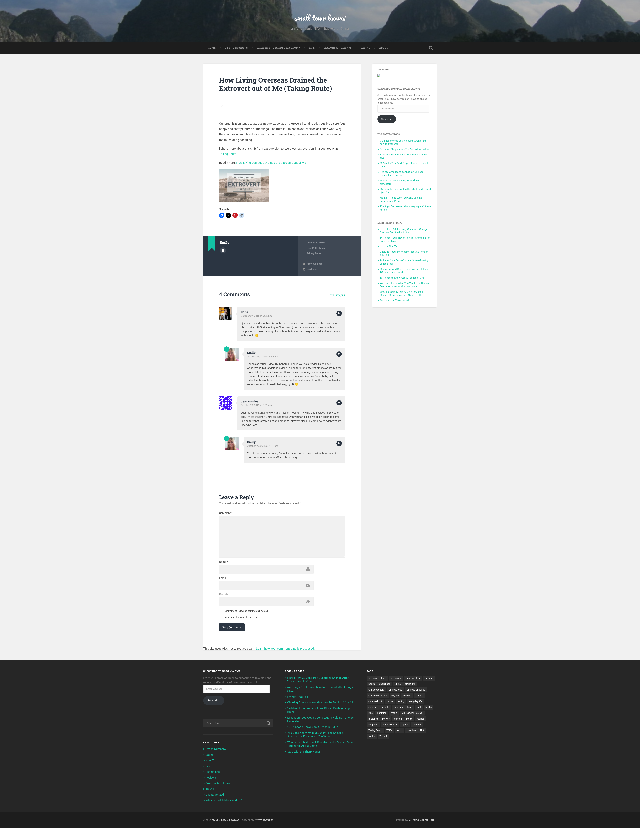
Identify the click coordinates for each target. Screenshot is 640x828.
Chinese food (395, 689)
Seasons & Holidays (338, 47)
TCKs (389, 730)
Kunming (381, 713)
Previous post (314, 263)
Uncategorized (215, 794)
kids (370, 713)
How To (210, 760)
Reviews (211, 777)
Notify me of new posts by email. (241, 617)
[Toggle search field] (431, 48)
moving (398, 718)
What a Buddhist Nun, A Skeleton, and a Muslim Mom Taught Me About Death (402, 293)
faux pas (398, 707)
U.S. (422, 730)
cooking (407, 695)
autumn (429, 678)
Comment (225, 513)
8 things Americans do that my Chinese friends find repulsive (402, 173)
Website (223, 594)
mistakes (373, 718)
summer (417, 724)
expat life (373, 707)
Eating (365, 47)
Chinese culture (376, 689)
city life (395, 695)
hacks (429, 707)
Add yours (337, 295)
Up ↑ (434, 820)
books (371, 684)
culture (419, 695)
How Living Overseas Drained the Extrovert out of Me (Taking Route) (275, 84)
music (409, 718)
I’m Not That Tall (389, 246)
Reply (339, 313)
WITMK (383, 736)
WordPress (266, 820)
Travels (210, 789)
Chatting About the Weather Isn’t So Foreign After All (320, 702)
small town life (390, 724)
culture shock (375, 701)
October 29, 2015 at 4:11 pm (262, 445)
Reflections (318, 248)
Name (223, 562)
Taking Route (227, 154)
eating (401, 701)
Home (212, 47)
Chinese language (416, 689)
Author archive (223, 250)
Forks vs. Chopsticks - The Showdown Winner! (405, 149)
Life (312, 47)
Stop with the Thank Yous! (394, 300)
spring (405, 724)
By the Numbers (236, 47)
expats (385, 707)
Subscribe (386, 119)
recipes (420, 718)
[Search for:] (238, 723)
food (409, 707)
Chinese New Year (377, 695)
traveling (411, 730)
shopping (373, 724)
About (383, 47)
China (398, 684)
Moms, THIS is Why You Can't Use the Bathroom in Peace (401, 199)
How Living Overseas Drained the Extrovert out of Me (271, 162)
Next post (312, 269)
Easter (390, 701)
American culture (377, 678)
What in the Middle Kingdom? (278, 47)
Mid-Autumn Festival (412, 713)
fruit (419, 707)
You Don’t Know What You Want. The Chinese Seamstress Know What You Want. (405, 285)
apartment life (413, 678)
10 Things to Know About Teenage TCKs (402, 277)
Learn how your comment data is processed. (285, 648)
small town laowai (320, 18)
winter (371, 736)
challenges (384, 684)
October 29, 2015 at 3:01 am (256, 405)
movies (386, 718)
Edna (244, 312)
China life (410, 684)
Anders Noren (418, 820)
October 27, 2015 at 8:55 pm (262, 356)
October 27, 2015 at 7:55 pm (256, 315)
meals (394, 713)
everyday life (415, 701)
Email (223, 578)
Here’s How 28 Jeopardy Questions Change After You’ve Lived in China (404, 231)
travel (399, 730)
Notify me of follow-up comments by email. (246, 611)
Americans (396, 678)
